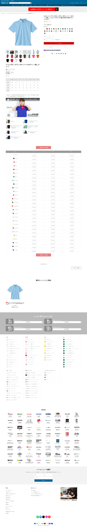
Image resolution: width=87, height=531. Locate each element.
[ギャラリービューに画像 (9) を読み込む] (8, 56)
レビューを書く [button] (77, 267)
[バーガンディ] (52, 31)
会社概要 (7, 513)
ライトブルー (58, 50)
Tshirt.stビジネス (41, 525)
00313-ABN (47, 50)
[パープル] (54, 29)
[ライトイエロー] (58, 31)
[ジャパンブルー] (72, 31)
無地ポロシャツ (4, 13)
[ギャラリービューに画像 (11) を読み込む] (16, 56)
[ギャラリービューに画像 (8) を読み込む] (38, 52)
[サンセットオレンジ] (47, 31)
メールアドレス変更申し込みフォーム (37, 493)
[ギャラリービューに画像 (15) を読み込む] (33, 56)
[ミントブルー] (49, 31)
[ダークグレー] (45, 33)
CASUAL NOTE (8, 499)
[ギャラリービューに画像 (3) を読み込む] (16, 52)
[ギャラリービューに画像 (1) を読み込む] (8, 52)
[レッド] (49, 29)
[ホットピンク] (61, 31)
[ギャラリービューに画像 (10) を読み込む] (12, 56)
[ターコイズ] (70, 29)
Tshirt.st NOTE (8, 497)
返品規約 (7, 504)
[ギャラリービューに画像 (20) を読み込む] (21, 60)
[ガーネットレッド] (72, 29)
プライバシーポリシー (9, 506)
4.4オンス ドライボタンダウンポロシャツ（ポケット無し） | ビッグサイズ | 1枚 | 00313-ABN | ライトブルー (15, 303)
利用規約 (7, 502)
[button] (18, 5)
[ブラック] (47, 29)
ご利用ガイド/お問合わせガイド (11, 493)
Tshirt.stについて (8, 495)
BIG (44, 50)
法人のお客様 (33, 490)
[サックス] (67, 29)
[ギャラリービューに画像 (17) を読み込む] (8, 60)
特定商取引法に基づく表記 (10, 511)
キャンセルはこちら (9, 490)
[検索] (31, 3)
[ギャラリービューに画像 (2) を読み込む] (12, 52)
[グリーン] (58, 29)
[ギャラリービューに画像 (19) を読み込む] (16, 60)
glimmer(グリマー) (47, 21)
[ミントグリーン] (61, 29)
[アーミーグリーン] (45, 31)
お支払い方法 (8, 492)
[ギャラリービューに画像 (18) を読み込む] (12, 60)
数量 (44, 39)
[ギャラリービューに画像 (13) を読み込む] (25, 56)
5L (54, 50)
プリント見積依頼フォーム (35, 492)
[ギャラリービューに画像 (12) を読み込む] (21, 56)
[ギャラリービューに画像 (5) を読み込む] (25, 52)
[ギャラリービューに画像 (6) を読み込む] (29, 52)
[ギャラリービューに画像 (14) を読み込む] (29, 56)
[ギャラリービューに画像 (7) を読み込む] (33, 52)
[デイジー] (67, 31)
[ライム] (65, 31)
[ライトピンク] (54, 31)
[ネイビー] (63, 29)
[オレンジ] (56, 29)
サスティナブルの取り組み (10, 500)
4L (52, 50)
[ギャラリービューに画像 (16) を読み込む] (38, 56)
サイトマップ (8, 509)
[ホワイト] (45, 29)
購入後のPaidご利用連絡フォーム (36, 495)
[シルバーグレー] (63, 31)
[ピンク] (52, 29)
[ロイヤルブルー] (65, 29)
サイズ (45, 36)
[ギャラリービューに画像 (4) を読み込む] (21, 52)
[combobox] (20, 3)
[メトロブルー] (70, 31)
